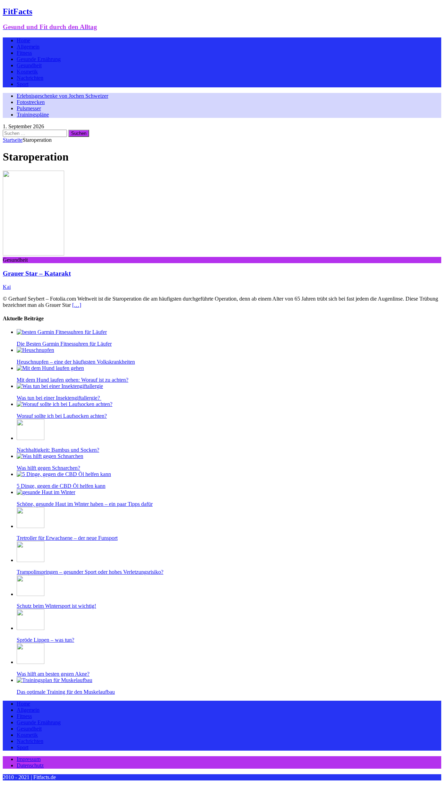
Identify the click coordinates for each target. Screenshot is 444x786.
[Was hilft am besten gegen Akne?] (30, 662)
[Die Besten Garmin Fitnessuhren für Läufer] (62, 332)
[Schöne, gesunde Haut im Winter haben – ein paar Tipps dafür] (46, 492)
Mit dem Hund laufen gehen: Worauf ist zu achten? (72, 380)
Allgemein (28, 47)
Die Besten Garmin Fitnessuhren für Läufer (64, 344)
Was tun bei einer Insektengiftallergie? (59, 398)
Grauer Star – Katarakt (37, 273)
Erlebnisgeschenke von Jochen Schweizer (62, 96)
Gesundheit (29, 65)
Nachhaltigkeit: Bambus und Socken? (58, 450)
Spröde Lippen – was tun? (45, 640)
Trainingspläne (33, 115)
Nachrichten (30, 78)
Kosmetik (27, 72)
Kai (7, 287)
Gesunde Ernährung (39, 59)
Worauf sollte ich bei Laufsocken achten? (62, 416)
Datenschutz (30, 765)
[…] (76, 305)
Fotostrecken (31, 102)
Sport (22, 84)
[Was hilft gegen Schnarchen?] (50, 456)
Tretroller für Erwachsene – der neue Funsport (67, 538)
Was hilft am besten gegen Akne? (53, 674)
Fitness (24, 53)
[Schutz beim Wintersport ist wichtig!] (30, 594)
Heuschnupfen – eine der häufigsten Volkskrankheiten (76, 362)
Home (23, 40)
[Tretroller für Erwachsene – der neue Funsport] (30, 526)
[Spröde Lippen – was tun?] (30, 628)
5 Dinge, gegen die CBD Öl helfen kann (61, 486)
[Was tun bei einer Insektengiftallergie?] (60, 386)
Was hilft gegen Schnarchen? (48, 468)
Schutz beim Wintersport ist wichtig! (56, 606)
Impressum (29, 759)
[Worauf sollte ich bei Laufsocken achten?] (64, 404)
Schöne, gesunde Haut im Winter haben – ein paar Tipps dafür (85, 504)
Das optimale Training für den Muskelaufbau (66, 692)
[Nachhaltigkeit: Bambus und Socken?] (30, 438)
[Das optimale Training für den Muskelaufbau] (54, 680)
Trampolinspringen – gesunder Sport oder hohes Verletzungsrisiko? (90, 572)
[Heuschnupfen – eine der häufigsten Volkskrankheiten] (35, 350)
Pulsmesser (29, 108)
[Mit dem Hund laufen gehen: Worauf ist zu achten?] (50, 368)
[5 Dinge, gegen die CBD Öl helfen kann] (64, 474)
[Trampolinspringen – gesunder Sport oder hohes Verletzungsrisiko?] (30, 560)
